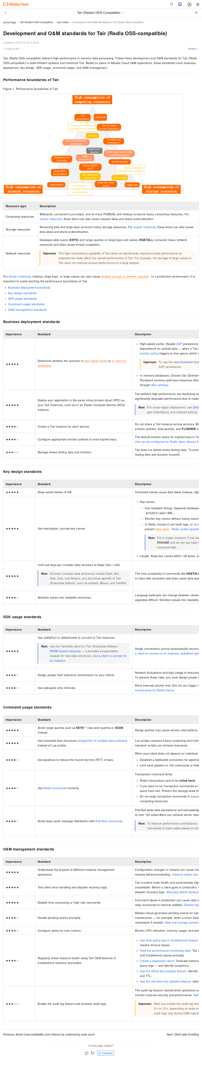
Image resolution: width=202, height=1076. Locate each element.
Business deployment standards (29, 287)
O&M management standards (27, 310)
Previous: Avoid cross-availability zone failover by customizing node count (49, 1034)
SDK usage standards (22, 298)
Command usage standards (26, 304)
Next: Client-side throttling (183, 1034)
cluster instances (51, 219)
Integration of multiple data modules (102, 741)
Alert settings (159, 385)
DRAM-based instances (65, 651)
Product (192, 48)
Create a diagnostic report (157, 961)
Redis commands (55, 788)
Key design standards (22, 293)
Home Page (9, 22)
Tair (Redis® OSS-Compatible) (36, 22)
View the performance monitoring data (165, 950)
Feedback (107, 1053)
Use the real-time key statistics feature (165, 981)
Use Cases (63, 22)
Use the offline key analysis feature (163, 971)
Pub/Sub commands (109, 821)
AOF (179, 344)
